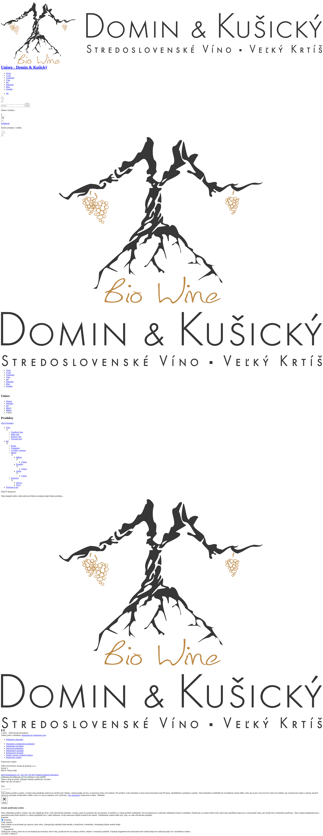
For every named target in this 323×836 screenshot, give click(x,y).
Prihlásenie (5, 123)
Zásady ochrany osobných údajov (19, 755)
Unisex (24, 462)
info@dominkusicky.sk (10, 775)
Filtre (3, 492)
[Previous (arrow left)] (2, 791)
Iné (7, 82)
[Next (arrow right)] (5, 791)
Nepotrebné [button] (5, 827)
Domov (9, 401)
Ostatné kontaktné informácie (47, 775)
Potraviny (15, 478)
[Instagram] (4, 731)
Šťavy (18, 485)
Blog (8, 87)
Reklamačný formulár (14, 753)
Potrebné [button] (4, 817)
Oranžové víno (17, 432)
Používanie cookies (13, 757)
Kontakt (9, 89)
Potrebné (7, 820)
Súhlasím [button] (101, 795)
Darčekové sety (12, 487)
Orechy (19, 483)
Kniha (13, 446)
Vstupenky (15, 448)
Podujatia (10, 85)
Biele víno (15, 434)
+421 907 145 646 (27, 775)
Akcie (8, 73)
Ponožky (19, 464)
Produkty (9, 403)
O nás (8, 75)
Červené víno (16, 439)
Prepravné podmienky (15, 748)
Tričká (18, 471)
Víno (8, 80)
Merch (8, 408)
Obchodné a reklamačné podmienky (20, 744)
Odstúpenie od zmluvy (15, 746)
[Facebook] (2, 731)
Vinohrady (10, 78)
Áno (3, 786)
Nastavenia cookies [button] (8, 762)
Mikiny (9, 410)
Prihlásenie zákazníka (14, 739)
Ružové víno (16, 437)
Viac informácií (74, 795)
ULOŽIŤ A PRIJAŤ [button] (9, 834)
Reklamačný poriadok (15, 751)
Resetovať (12, 492)
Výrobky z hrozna (18, 450)
